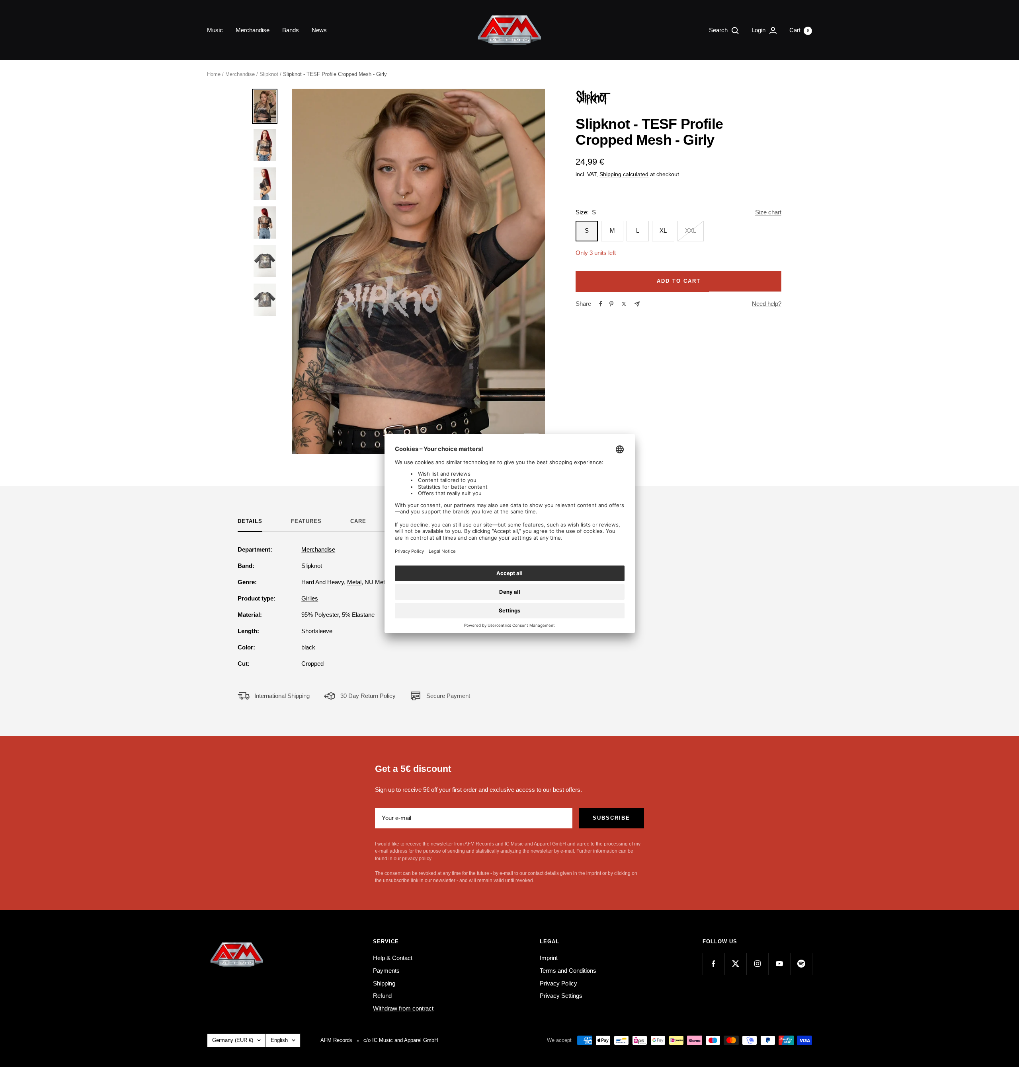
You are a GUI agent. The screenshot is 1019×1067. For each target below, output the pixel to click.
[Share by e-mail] (637, 304)
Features (306, 521)
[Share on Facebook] (600, 304)
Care (358, 521)
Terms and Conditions (568, 970)
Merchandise (252, 30)
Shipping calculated (623, 174)
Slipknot (269, 74)
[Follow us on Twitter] (735, 964)
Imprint (549, 957)
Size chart (768, 212)
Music (215, 30)
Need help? (766, 303)
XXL (690, 230)
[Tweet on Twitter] (624, 304)
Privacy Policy (558, 983)
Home (214, 74)
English (279, 1040)
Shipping (384, 983)
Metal (354, 582)
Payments (386, 970)
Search (719, 30)
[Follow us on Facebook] (713, 964)
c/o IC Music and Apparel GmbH (400, 1040)
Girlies (309, 598)
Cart (799, 30)
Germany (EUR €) (232, 1040)
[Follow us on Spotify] (801, 964)
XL (663, 230)
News (319, 30)
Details (250, 521)
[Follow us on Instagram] (757, 964)
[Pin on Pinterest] (611, 304)
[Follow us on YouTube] (779, 964)
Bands (290, 30)
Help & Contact (392, 957)
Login (759, 30)
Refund (382, 995)
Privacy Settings (561, 995)
